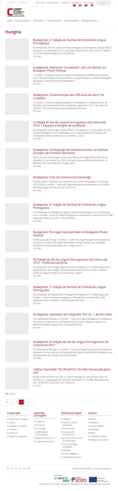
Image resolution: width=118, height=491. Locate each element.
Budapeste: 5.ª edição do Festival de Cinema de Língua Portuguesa (69, 288)
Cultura (92, 413)
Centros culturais (97, 426)
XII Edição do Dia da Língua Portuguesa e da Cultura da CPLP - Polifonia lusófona (70, 261)
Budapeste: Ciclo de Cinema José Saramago (62, 177)
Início (9, 20)
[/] (15, 12)
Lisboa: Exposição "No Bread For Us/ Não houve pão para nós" (71, 370)
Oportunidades (71, 20)
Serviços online (89, 20)
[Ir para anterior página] (12, 402)
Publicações (75, 2)
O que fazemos (22, 20)
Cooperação (14, 413)
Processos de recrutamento (68, 433)
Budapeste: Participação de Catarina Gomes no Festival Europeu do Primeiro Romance (70, 151)
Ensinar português (71, 413)
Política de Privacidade (81, 468)
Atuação (12, 422)
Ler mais (37, 56)
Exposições (94, 429)
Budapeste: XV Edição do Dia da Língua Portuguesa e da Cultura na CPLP (70, 343)
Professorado (68, 428)
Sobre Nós (40, 2)
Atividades (94, 422)
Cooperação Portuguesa (19, 419)
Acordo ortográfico (71, 453)
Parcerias (38, 20)
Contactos (65, 2)
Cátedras (66, 419)
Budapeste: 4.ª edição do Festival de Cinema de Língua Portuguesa (69, 206)
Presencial (40, 425)
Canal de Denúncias (102, 468)
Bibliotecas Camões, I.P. (45, 438)
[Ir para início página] (7, 402)
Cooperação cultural (98, 436)
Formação (67, 450)
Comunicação (88, 2)
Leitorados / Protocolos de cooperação (72, 439)
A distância (40, 421)
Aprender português (40, 414)
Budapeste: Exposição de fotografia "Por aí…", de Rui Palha (72, 314)
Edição (92, 433)
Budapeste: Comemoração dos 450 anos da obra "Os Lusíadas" (68, 96)
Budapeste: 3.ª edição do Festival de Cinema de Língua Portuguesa (69, 41)
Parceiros (13, 429)
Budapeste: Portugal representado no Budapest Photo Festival (70, 233)
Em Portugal (41, 428)
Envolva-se (13, 433)
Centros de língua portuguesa (70, 445)
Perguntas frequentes (18, 436)
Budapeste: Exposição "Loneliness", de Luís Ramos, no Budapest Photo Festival (69, 68)
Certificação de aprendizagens (42, 433)
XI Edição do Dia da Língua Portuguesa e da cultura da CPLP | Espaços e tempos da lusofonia (69, 123)
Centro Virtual (54, 20)
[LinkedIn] (25, 468)
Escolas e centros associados (70, 423)
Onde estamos (52, 2)
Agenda (93, 419)
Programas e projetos (18, 426)
